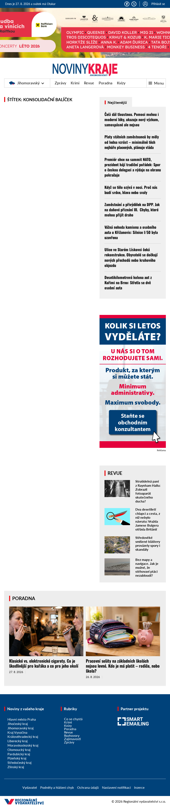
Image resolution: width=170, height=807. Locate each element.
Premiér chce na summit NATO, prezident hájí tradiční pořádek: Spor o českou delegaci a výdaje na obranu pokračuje (132, 167)
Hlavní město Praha (21, 719)
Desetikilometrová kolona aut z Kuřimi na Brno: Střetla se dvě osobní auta (128, 282)
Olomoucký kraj (18, 750)
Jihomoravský (28, 83)
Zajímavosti (72, 739)
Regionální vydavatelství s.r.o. (144, 801)
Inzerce (139, 787)
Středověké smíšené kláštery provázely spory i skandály (147, 544)
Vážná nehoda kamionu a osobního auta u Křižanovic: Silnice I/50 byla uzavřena (131, 232)
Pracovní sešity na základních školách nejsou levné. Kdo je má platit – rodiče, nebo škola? (123, 666)
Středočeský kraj (19, 762)
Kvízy (121, 83)
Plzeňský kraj (16, 758)
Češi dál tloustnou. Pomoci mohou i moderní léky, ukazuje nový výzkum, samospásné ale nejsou (131, 119)
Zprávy (60, 83)
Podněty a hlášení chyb (57, 787)
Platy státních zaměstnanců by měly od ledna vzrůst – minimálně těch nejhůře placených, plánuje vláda (131, 142)
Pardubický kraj (18, 754)
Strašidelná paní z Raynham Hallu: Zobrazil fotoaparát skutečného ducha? (147, 491)
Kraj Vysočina (17, 732)
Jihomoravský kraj (20, 728)
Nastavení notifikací (116, 787)
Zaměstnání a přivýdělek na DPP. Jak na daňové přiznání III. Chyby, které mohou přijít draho (132, 209)
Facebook (126, 3)
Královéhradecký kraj (22, 736)
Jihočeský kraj (17, 724)
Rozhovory (71, 735)
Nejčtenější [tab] (117, 102)
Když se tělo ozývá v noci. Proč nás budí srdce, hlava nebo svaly (130, 189)
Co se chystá (73, 719)
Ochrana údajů (88, 787)
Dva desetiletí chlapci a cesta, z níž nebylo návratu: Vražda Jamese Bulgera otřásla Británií (147, 519)
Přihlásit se (158, 4)
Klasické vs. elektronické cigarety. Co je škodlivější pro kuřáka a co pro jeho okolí (43, 663)
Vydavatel (29, 787)
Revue (89, 83)
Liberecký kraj (17, 741)
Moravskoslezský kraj (22, 745)
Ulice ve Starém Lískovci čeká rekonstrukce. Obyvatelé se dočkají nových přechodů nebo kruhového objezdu (131, 257)
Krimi (75, 83)
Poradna (105, 83)
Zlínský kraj (15, 767)
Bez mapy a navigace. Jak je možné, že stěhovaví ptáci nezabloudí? (146, 567)
